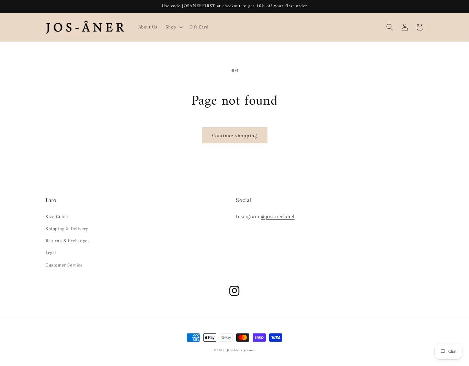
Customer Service (64, 265)
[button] (173, 27)
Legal (51, 252)
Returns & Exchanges (68, 240)
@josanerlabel (278, 216)
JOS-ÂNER (234, 350)
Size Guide (57, 216)
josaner (249, 350)
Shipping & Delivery (67, 228)
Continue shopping (234, 135)
